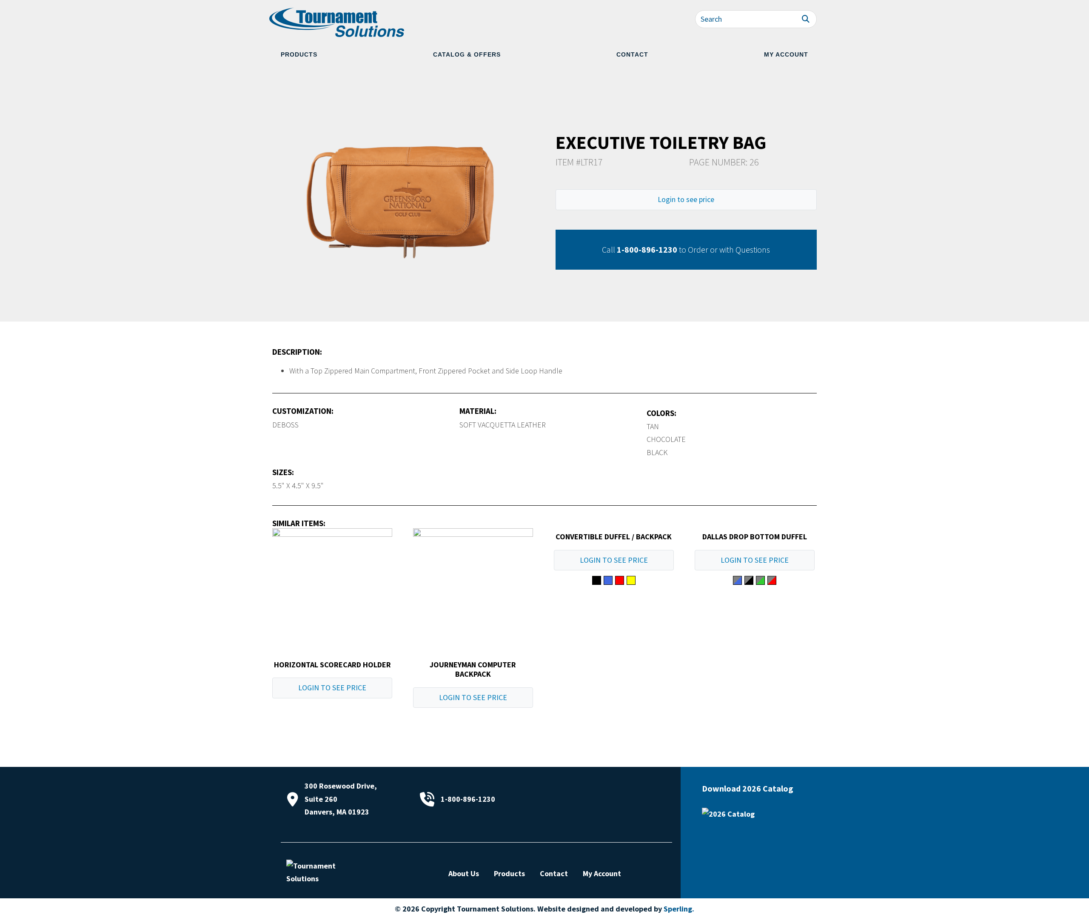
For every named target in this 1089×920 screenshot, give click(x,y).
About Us (463, 873)
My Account (786, 54)
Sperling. (679, 909)
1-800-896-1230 (647, 249)
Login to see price (686, 199)
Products (299, 54)
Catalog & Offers (467, 54)
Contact (632, 54)
